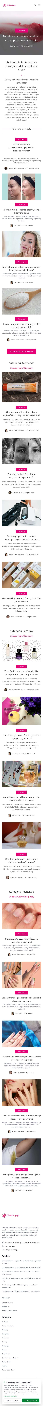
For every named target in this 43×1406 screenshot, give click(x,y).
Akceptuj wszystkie (30, 1400)
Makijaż (4, 1366)
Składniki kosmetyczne (10, 1358)
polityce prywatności (10, 1396)
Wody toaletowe (8, 1326)
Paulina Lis (5, 1307)
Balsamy (5, 1330)
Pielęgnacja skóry (8, 1370)
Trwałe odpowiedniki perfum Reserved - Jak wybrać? (21, 1292)
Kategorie (6, 1317)
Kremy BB (5, 1334)
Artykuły (6, 1256)
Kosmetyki (21, 31)
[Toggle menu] (39, 5)
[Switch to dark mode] (35, 5)
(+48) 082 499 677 (11, 1246)
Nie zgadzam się (12, 1400)
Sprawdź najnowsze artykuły (21, 351)
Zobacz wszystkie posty (21, 368)
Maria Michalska (7, 1303)
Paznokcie (21, 934)
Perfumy (21, 667)
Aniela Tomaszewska (9, 1311)
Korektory (5, 1338)
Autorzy (6, 1298)
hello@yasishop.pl (11, 1250)
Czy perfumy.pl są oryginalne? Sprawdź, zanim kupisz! (21, 1267)
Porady (4, 1342)
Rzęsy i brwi (6, 1362)
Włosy (4, 1350)
